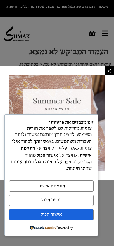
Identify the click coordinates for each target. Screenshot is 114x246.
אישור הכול (51, 214)
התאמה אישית (51, 186)
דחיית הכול (51, 200)
